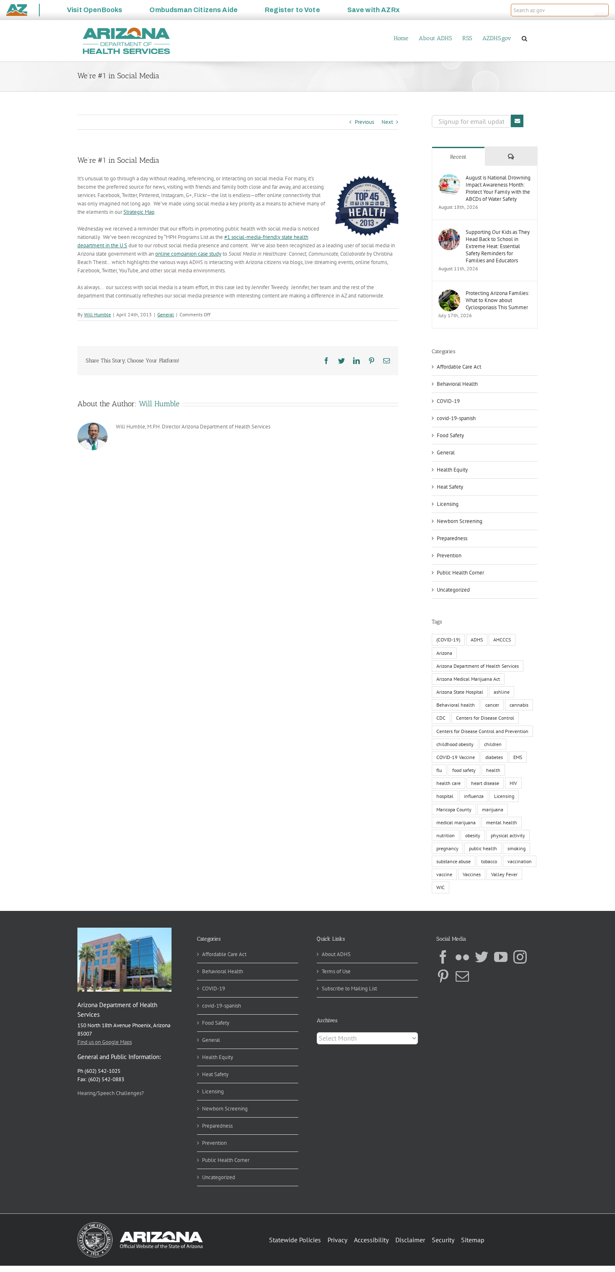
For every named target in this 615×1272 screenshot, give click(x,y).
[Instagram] (520, 957)
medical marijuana (456, 822)
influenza (474, 796)
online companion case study (188, 253)
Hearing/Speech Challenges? (110, 1093)
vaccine (444, 874)
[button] (601, 10)
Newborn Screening (459, 521)
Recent (458, 157)
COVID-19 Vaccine (455, 757)
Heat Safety (450, 486)
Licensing (448, 504)
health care (448, 783)
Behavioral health (455, 705)
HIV (513, 783)
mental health (501, 822)
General (165, 314)
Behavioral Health (457, 383)
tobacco (489, 861)
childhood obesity (455, 744)
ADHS (477, 639)
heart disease (485, 783)
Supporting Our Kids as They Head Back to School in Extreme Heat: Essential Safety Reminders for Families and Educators (498, 246)
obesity (472, 835)
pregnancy (447, 848)
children (493, 744)
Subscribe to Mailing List (349, 988)
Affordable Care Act (459, 366)
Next (387, 122)
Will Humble (97, 314)
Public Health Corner (460, 572)
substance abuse (453, 861)
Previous (364, 122)
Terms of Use (336, 971)
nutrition (445, 835)
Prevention (449, 555)
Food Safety (450, 435)
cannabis (519, 705)
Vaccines (472, 874)
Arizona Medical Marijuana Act (468, 679)
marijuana (492, 809)
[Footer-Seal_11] (140, 1224)
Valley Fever (504, 874)
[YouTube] (500, 957)
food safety (464, 770)
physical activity (508, 835)
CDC (441, 718)
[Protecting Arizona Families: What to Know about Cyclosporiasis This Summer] (449, 293)
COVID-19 (448, 401)
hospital (445, 796)
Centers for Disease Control (485, 718)
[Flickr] (462, 957)
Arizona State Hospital (459, 692)
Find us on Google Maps (104, 1042)
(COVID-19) (448, 639)
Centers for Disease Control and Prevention (482, 731)
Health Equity (452, 469)
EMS (517, 757)
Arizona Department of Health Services (477, 666)
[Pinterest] (443, 976)
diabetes (494, 757)
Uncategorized (453, 589)
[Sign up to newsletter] (517, 121)
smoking (516, 848)
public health (483, 848)
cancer (492, 705)
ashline (502, 692)
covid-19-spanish (456, 418)
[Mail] (462, 976)
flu (439, 770)
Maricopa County (454, 809)
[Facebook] (443, 957)
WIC (440, 887)
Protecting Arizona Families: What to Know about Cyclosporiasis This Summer (497, 300)
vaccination (519, 861)
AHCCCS (502, 639)
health (493, 770)
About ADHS (336, 954)
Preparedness (452, 538)
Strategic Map (138, 211)
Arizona (444, 653)
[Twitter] (481, 957)
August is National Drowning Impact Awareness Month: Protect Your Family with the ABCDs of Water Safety (498, 188)
